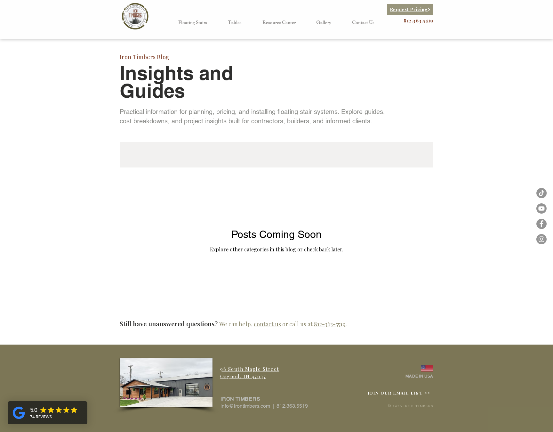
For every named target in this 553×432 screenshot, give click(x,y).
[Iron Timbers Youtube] (541, 208)
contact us (267, 324)
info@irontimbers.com (245, 406)
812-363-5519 (330, 324)
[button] (193, 23)
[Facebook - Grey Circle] (541, 224)
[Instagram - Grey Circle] (541, 239)
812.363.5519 (291, 406)
